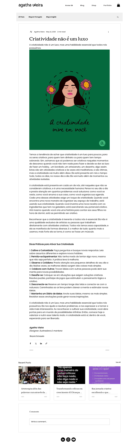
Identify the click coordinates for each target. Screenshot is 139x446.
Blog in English (51, 17)
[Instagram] (68, 439)
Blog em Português (35, 17)
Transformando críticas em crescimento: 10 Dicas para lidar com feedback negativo (69, 390)
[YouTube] (73, 439)
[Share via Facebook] (30, 343)
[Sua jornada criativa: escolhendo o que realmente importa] (104, 375)
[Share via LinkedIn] (41, 343)
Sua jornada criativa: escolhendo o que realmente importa (102, 390)
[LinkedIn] (63, 439)
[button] (118, 5)
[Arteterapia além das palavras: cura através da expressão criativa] (34, 375)
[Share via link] (46, 343)
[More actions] (108, 31)
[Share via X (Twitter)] (36, 343)
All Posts (21, 17)
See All (118, 362)
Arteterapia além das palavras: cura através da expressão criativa (33, 390)
